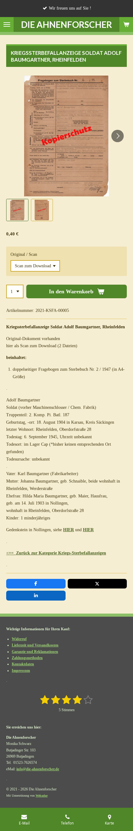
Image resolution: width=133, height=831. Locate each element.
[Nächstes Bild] (117, 136)
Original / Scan (24, 254)
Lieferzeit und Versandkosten (35, 645)
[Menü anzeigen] (7, 24)
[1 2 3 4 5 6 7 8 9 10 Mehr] (15, 291)
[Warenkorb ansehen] (126, 24)
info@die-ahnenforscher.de (37, 769)
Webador (42, 795)
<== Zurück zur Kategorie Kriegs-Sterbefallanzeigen (56, 553)
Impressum (21, 670)
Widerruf (19, 639)
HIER (68, 529)
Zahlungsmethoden (27, 658)
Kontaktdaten (23, 664)
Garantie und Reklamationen (35, 651)
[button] (17, 210)
